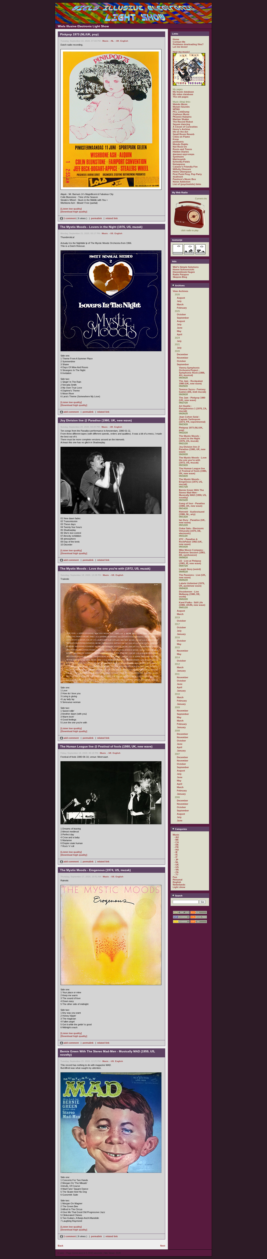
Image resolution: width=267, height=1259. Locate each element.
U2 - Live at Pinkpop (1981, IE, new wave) (190, 562)
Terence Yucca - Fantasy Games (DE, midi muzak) (192, 390)
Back (60, 1245)
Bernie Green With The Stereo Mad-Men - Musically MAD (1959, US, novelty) (193, 494)
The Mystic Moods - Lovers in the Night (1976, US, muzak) (189, 438)
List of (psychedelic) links (187, 184)
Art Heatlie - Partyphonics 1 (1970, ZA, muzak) (193, 408)
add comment (71, 412)
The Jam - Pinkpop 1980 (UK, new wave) (192, 398)
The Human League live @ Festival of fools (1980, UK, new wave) (193, 471)
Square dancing (181, 124)
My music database (183, 92)
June (179, 328)
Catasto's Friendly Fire (185, 166)
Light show (179, 887)
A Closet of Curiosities (185, 126)
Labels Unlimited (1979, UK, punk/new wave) (192, 584)
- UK (117, 41)
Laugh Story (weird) (190, 569)
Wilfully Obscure (182, 169)
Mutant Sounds (181, 107)
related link (112, 218)
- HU (176, 849)
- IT (176, 857)
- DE (176, 844)
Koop (176, 139)
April (179, 334)
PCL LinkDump (181, 112)
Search (178, 895)
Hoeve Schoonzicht (183, 269)
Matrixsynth (179, 159)
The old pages (180, 97)
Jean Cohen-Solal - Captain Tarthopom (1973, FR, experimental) (192, 419)
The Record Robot (183, 121)
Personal (177, 879)
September (183, 318)
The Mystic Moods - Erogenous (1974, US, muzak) (191, 481)
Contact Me (179, 42)
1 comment (70, 218)
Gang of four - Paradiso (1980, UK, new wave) (192, 504)
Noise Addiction (181, 181)
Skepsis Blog (180, 277)
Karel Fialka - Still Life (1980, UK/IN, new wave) (192, 603)
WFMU (176, 109)
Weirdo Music (180, 104)
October (181, 314)
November (182, 357)
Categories (180, 829)
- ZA (176, 872)
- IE (176, 852)
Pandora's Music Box (184, 179)
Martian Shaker (181, 119)
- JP (176, 859)
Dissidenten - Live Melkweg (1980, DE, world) (189, 594)
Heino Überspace (182, 171)
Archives (179, 285)
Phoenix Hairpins (182, 116)
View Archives (180, 291)
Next (162, 1245)
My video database (183, 94)
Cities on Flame (181, 136)
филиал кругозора (183, 154)
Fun (175, 877)
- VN (176, 869)
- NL (112, 41)
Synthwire (178, 156)
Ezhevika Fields (181, 161)
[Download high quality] (73, 211)
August (181, 298)
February (182, 308)
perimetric (178, 141)
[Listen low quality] (71, 208)
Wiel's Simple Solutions (186, 267)
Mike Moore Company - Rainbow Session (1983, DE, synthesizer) (192, 552)
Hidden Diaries (181, 151)
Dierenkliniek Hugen (184, 272)
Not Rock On (180, 146)
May (179, 331)
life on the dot (180, 131)
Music (105, 41)
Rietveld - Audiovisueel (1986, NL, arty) (191, 512)
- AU (176, 837)
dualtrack (178, 176)
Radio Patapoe (181, 274)
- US (111, 233)
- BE (176, 839)
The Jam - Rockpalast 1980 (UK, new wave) (191, 382)
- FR (176, 847)
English (124, 41)
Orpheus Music (181, 114)
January (181, 634)
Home (176, 39)
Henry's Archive (181, 129)
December (182, 354)
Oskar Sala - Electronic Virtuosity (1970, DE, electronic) (191, 531)
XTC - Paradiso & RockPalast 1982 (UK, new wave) (190, 541)
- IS (176, 854)
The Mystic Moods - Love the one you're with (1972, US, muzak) (193, 460)
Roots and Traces (182, 149)
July (179, 301)
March (180, 304)
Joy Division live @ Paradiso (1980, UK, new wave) (192, 449)
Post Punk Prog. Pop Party (187, 174)
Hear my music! (181, 52)
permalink (96, 218)
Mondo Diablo (180, 144)
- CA (176, 842)
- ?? (176, 874)
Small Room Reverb (183, 134)
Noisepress (179, 164)
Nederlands (179, 884)
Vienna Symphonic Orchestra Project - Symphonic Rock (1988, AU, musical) (192, 371)
